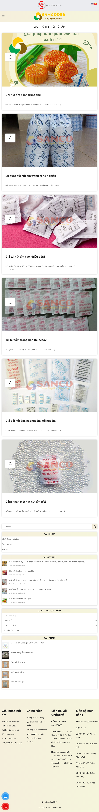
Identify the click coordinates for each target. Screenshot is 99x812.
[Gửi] (94, 526)
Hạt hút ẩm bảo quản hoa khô (21, 571)
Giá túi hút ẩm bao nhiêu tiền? (25, 257)
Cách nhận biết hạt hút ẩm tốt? (25, 502)
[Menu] (3, 16)
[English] (92, 3)
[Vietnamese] (95, 3)
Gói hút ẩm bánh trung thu (23, 95)
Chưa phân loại (10, 615)
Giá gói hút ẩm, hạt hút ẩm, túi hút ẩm (30, 421)
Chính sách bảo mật (35, 734)
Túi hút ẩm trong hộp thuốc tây (25, 340)
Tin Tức (5, 549)
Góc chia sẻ (7, 544)
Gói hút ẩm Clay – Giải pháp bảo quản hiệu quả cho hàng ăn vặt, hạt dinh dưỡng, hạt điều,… (48, 562)
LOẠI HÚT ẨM (10, 625)
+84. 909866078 (54, 5)
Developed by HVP (49, 802)
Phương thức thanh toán (37, 729)
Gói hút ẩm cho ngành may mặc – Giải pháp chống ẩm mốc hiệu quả (38, 580)
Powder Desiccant (11, 630)
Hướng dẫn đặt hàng (35, 717)
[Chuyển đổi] (96, 620)
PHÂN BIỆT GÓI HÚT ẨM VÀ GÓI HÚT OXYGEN (30, 589)
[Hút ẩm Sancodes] (49, 16)
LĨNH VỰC (8, 620)
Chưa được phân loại (10, 539)
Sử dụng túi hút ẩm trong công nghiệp (30, 176)
